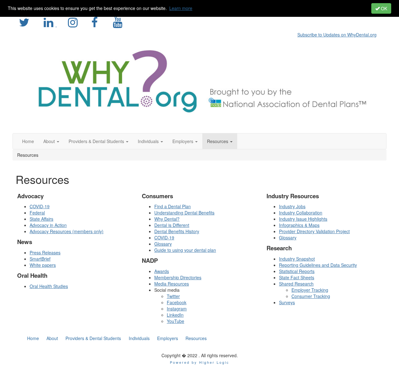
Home (33, 338)
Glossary (163, 244)
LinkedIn (175, 315)
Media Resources (171, 284)
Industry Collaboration (300, 212)
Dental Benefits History (176, 231)
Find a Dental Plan (172, 206)
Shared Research (296, 284)
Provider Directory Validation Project (314, 231)
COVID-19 (40, 206)
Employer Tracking (309, 290)
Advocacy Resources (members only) (66, 231)
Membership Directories (177, 277)
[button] (51, 141)
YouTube (175, 321)
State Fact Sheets (296, 277)
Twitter (173, 296)
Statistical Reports (297, 271)
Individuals (139, 338)
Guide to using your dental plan (185, 250)
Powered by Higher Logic (199, 362)
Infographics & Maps (299, 225)
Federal (37, 212)
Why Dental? (167, 219)
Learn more (180, 8)
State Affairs (41, 219)
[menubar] (338, 34)
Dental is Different (171, 225)
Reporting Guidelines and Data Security (318, 265)
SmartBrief (40, 259)
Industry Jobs (292, 206)
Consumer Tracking (310, 296)
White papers (43, 265)
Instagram (177, 308)
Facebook (176, 302)
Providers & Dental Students (93, 338)
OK (383, 8)
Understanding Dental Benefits (184, 212)
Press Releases (45, 252)
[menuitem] (338, 34)
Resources (196, 338)
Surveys (287, 302)
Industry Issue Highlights (303, 219)
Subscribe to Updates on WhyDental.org (337, 34)
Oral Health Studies (49, 286)
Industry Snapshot (297, 259)
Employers (167, 338)
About (52, 338)
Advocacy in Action (48, 225)
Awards (161, 271)
